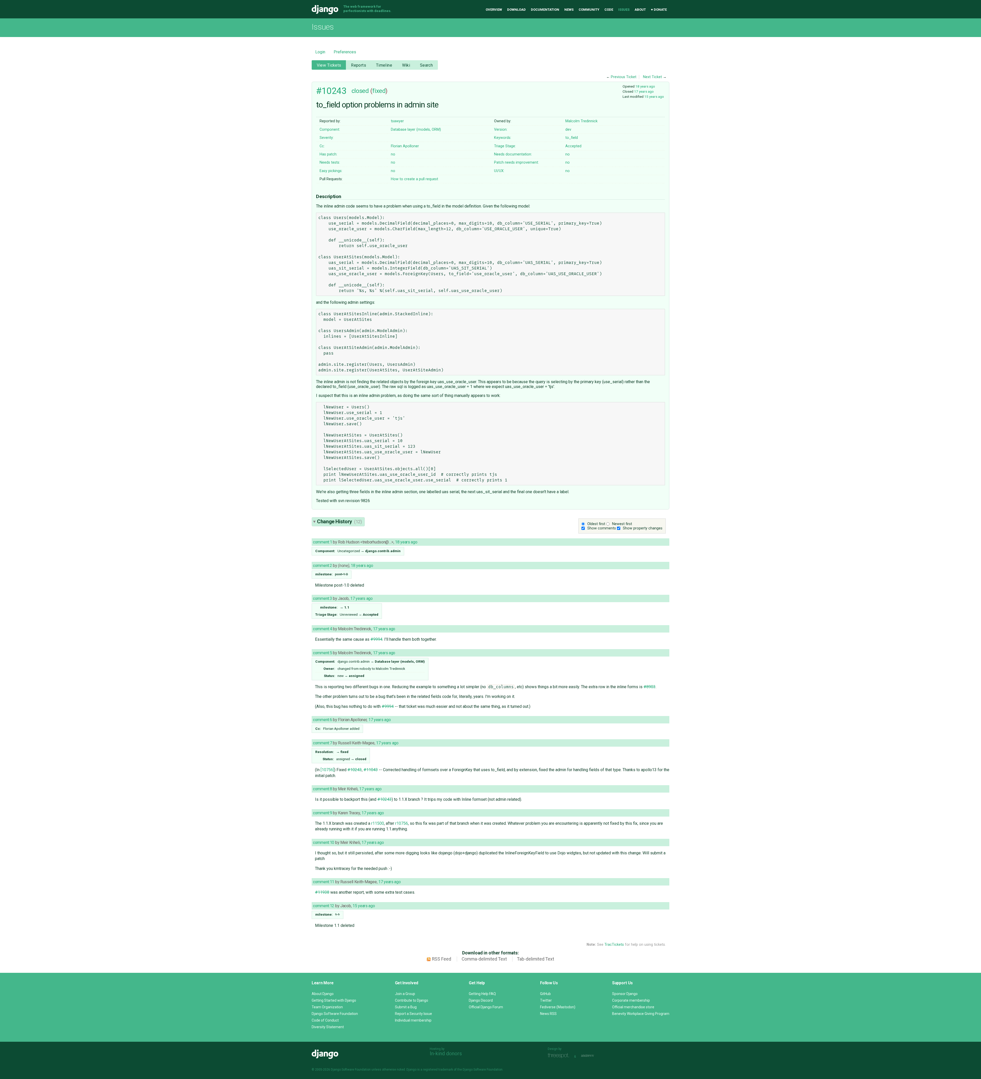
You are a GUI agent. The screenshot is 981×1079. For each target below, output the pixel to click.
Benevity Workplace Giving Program (640, 1014)
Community (589, 9)
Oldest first (596, 524)
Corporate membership (631, 1000)
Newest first (622, 524)
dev (568, 129)
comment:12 (323, 905)
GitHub (545, 994)
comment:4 (322, 628)
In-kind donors (446, 1053)
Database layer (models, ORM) (416, 129)
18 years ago (645, 86)
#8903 (650, 686)
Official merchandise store (633, 1007)
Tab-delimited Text (535, 959)
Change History (339, 521)
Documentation (545, 9)
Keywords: (502, 138)
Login (320, 52)
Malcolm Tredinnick (581, 121)
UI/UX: (499, 171)
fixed (379, 90)
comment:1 (322, 542)
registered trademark (438, 1069)
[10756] (327, 769)
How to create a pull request (414, 179)
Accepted (573, 146)
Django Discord (481, 1000)
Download (516, 9)
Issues (623, 9)
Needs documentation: (513, 154)
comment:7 (322, 743)
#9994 (376, 639)
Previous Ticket (623, 77)
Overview (494, 9)
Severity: (327, 138)
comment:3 (322, 598)
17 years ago (644, 91)
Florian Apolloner (405, 146)
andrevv (593, 1056)
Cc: (322, 146)
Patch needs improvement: (516, 162)
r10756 (401, 823)
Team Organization (327, 1007)
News (569, 9)
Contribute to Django (411, 1000)
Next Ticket (652, 77)
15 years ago (654, 96)
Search (426, 65)
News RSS (548, 1014)
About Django (323, 994)
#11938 (322, 892)
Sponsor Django (625, 994)
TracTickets (614, 944)
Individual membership (413, 1020)
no (393, 154)
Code (608, 9)
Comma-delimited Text (484, 959)
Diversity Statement (328, 1027)
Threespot (560, 1056)
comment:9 (322, 812)
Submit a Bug (406, 1007)
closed (360, 90)
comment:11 (323, 881)
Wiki (406, 65)
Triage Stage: (505, 146)
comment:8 (322, 788)
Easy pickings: (331, 171)
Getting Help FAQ (482, 994)
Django (325, 9)
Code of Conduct (325, 1020)
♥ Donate (659, 9)
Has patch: (328, 154)
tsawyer (397, 121)
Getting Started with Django (334, 1000)
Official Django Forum (486, 1007)
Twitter (546, 1000)
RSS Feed (441, 959)
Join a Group (405, 994)
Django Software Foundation (335, 1014)
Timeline (384, 65)
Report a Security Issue (413, 1014)
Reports (358, 65)
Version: (500, 129)
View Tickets (329, 65)
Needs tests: (330, 162)
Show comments (601, 528)
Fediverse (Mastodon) (557, 1007)
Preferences (345, 52)
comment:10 (323, 842)
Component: (330, 129)
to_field (571, 138)
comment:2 (322, 565)
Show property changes (642, 528)
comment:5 (322, 652)
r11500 (377, 823)
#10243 (331, 91)
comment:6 (322, 719)
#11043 (371, 769)
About (640, 9)
